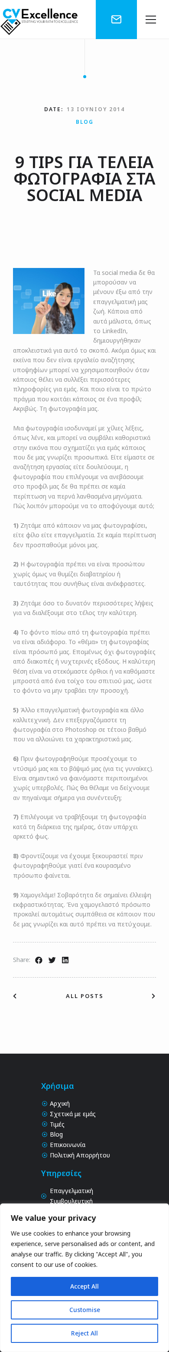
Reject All (84, 1333)
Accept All (84, 1286)
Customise (84, 1310)
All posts (85, 996)
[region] (84, 1277)
